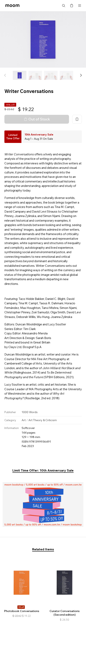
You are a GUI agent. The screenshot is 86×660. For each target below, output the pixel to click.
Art (24, 420)
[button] (80, 75)
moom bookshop (12, 5)
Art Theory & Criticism (42, 420)
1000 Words (30, 412)
